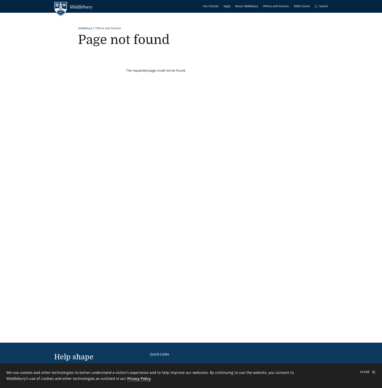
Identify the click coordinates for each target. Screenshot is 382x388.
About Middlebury (246, 6)
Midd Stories (302, 6)
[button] (321, 6)
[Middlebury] (73, 7)
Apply (226, 6)
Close (365, 372)
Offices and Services (276, 6)
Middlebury (85, 28)
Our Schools (211, 6)
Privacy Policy (139, 378)
